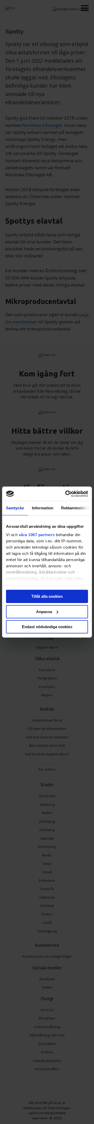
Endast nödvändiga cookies (47, 627)
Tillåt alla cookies (47, 596)
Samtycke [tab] (15, 508)
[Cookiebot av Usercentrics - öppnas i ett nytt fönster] (66, 493)
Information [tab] (42, 508)
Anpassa (44, 611)
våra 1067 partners (37, 534)
